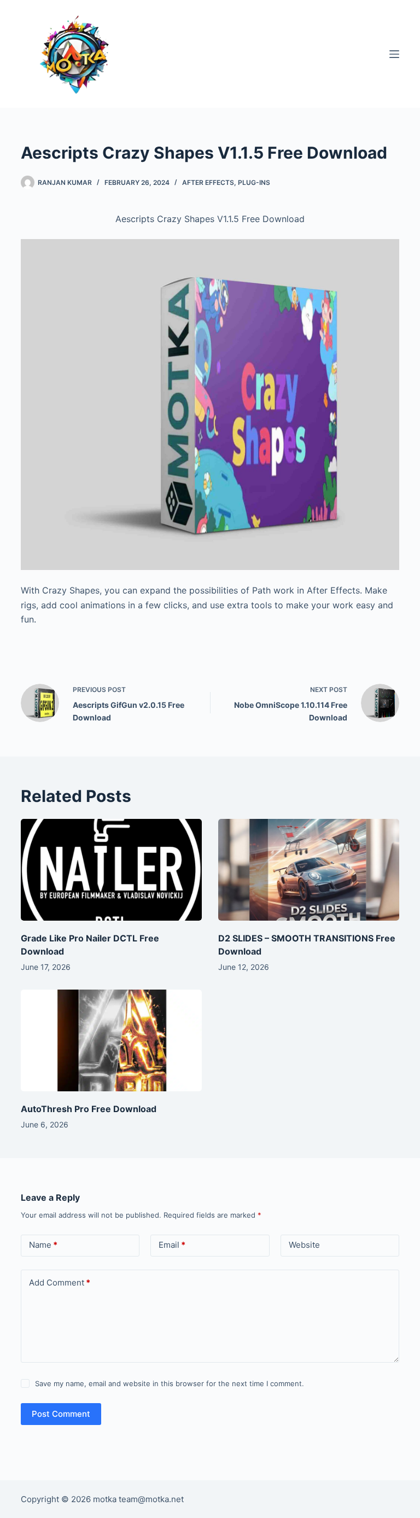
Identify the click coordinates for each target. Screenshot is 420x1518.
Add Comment (59, 1282)
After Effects (208, 182)
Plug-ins (254, 182)
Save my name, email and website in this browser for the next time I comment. (169, 1383)
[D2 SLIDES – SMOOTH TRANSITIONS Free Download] (308, 870)
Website (304, 1245)
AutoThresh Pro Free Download (88, 1108)
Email (172, 1245)
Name (43, 1245)
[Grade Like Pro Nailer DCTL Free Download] (111, 870)
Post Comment (61, 1414)
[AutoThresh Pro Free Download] (111, 1040)
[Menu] (394, 54)
